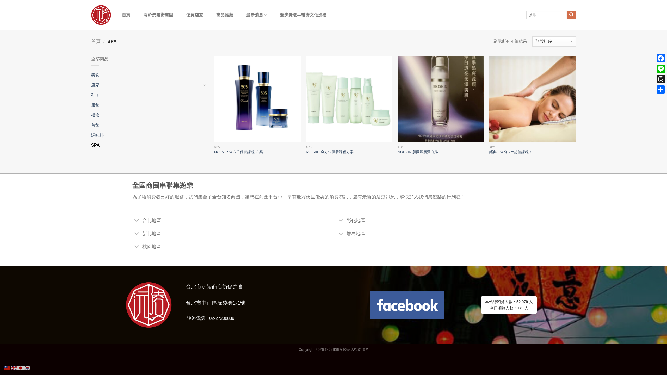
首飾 (95, 125)
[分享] (661, 89)
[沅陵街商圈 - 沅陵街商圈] (101, 15)
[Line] (661, 69)
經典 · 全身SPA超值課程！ (510, 152)
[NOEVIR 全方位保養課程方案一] (349, 99)
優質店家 (194, 15)
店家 (95, 85)
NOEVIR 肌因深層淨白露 (418, 152)
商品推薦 (224, 15)
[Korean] (27, 367)
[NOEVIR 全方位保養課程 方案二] (257, 99)
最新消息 (254, 15)
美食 (95, 75)
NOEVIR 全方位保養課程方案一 (331, 152)
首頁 (126, 15)
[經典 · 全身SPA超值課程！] (532, 99)
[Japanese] (20, 367)
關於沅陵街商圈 (158, 15)
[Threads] (661, 79)
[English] (14, 367)
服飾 (95, 105)
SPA (95, 145)
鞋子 (95, 95)
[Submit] (571, 15)
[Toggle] (204, 85)
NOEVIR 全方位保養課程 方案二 (240, 152)
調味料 (97, 135)
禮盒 (95, 115)
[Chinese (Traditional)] (7, 367)
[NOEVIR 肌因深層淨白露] (441, 99)
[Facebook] (661, 58)
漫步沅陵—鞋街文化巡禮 (303, 15)
